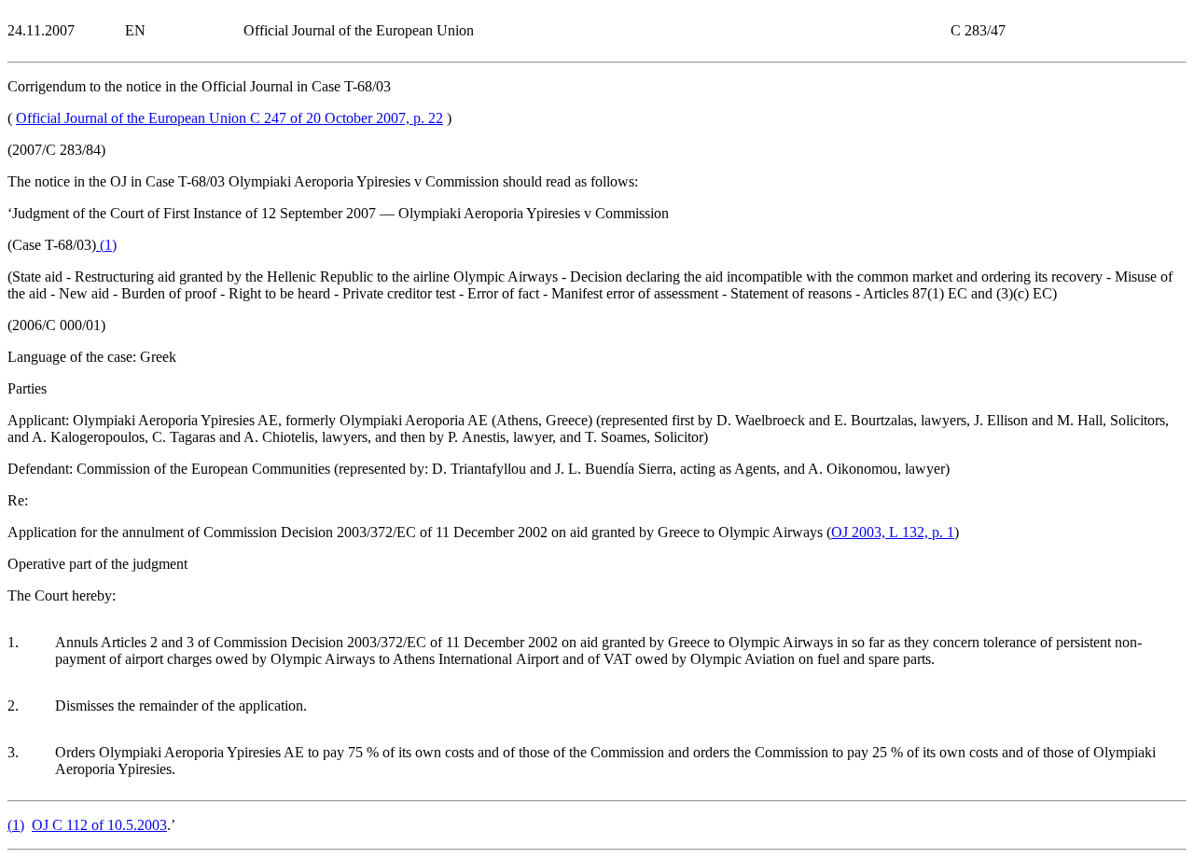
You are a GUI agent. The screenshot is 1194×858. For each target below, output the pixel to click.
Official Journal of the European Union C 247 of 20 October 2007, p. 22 (229, 118)
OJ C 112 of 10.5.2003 (99, 825)
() (106, 245)
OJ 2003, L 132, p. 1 (892, 532)
